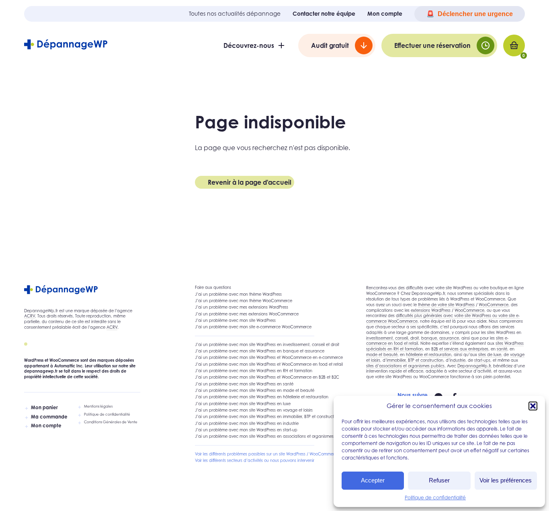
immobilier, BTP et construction (415, 360)
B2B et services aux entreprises (459, 348)
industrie (457, 360)
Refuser (439, 480)
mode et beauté (381, 354)
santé (502, 348)
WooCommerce (493, 304)
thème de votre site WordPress (446, 304)
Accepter (373, 480)
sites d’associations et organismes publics (405, 365)
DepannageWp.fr (474, 365)
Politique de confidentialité (435, 498)
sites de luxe (489, 354)
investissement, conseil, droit (392, 338)
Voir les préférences (505, 480)
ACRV (29, 315)
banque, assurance (440, 338)
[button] (533, 406)
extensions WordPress (431, 310)
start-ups (482, 360)
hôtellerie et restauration (428, 354)
